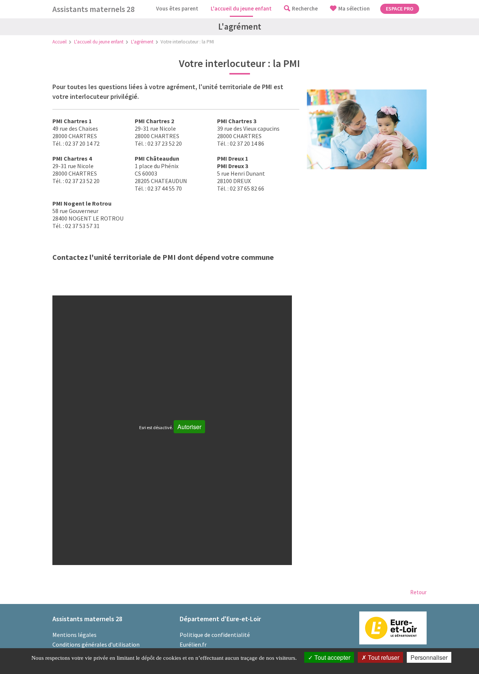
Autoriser (189, 426)
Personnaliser (429, 657)
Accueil (59, 42)
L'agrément (142, 42)
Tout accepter (331, 657)
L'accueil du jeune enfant (98, 42)
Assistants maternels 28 (93, 9)
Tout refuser (382, 657)
